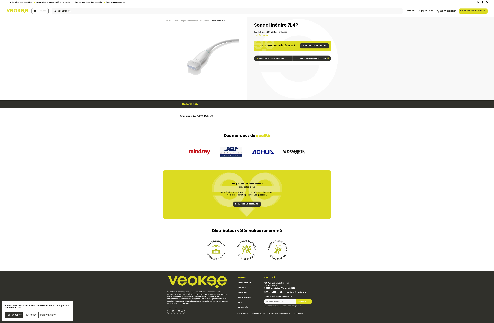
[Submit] (55, 11)
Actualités (243, 307)
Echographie (184, 21)
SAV (240, 303)
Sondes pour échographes (200, 21)
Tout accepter (13, 314)
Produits (41, 11)
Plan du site (298, 313)
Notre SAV (410, 11)
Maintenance (244, 298)
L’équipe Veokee (425, 11)
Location (242, 293)
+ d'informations (262, 35)
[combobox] (227, 11)
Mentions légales (258, 313)
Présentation (244, 283)
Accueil (168, 21)
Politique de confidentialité (279, 313)
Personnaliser (48, 314)
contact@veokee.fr (296, 292)
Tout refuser (30, 314)
